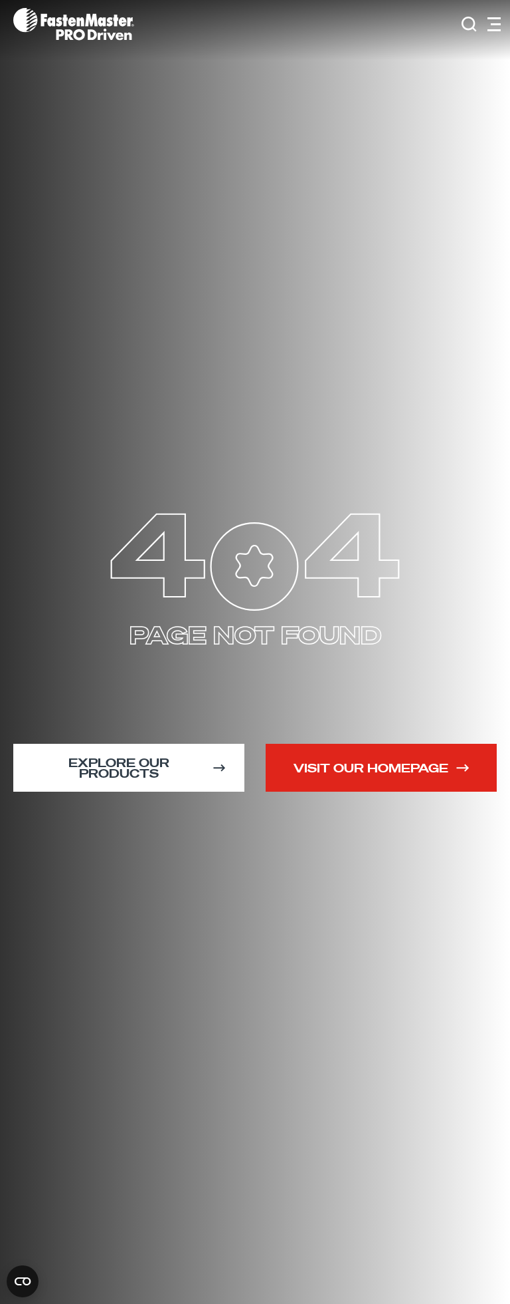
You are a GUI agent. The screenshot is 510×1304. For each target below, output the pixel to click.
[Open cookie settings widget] (23, 1281)
